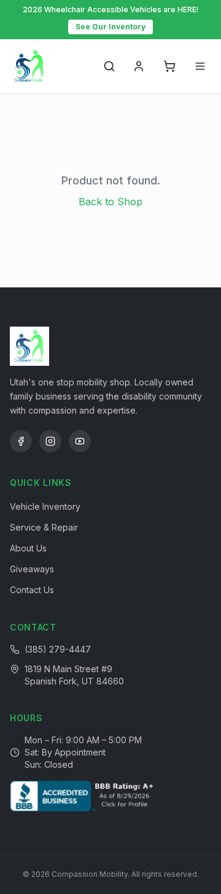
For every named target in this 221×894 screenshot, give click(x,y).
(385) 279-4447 (58, 649)
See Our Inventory (110, 26)
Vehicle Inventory (45, 506)
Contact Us (32, 590)
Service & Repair (44, 527)
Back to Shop (110, 201)
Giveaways (32, 569)
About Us (28, 548)
